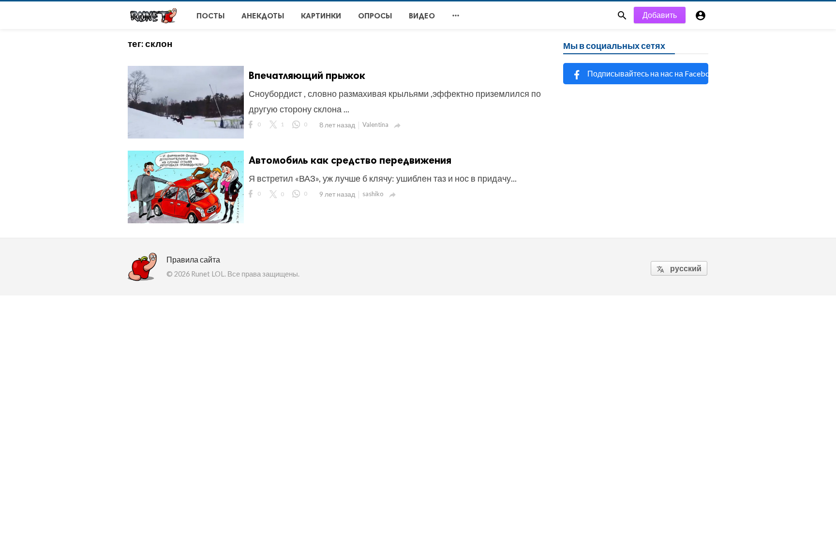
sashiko (373, 194)
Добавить (659, 14)
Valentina (375, 124)
